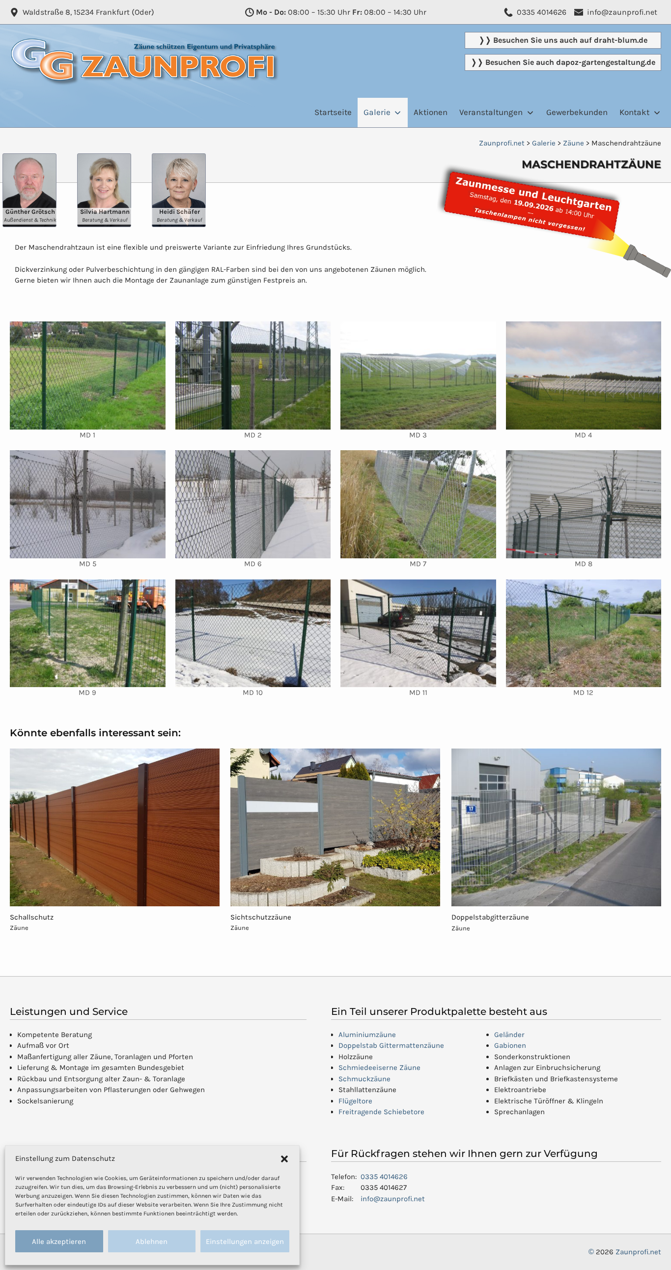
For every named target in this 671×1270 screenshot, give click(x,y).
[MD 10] (253, 633)
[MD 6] (253, 504)
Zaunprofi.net (638, 1251)
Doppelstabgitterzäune (490, 917)
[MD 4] (584, 375)
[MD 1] (88, 375)
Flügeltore (355, 1101)
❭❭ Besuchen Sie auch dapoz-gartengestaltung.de (563, 62)
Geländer (509, 1034)
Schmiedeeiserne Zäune (379, 1067)
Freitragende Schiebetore (381, 1111)
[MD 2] (253, 375)
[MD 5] (88, 504)
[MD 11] (418, 633)
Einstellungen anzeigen (245, 1241)
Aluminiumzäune (367, 1034)
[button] (284, 1158)
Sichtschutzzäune (260, 917)
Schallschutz (32, 917)
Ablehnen (152, 1241)
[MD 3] (418, 375)
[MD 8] (584, 504)
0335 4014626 (384, 1176)
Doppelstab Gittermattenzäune (391, 1045)
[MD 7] (418, 504)
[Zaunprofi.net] (145, 46)
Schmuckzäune (364, 1078)
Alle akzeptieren (59, 1241)
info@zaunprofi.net (393, 1198)
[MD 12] (584, 633)
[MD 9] (88, 633)
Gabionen (510, 1045)
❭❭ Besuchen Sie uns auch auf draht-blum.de (562, 40)
